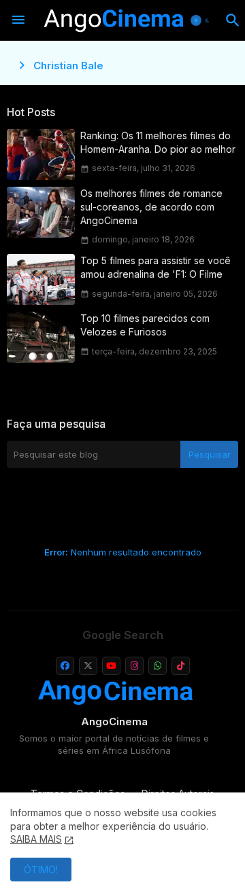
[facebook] (65, 666)
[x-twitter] (88, 666)
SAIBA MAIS (36, 839)
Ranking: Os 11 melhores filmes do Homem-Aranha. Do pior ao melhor (157, 142)
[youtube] (111, 666)
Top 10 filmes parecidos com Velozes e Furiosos (145, 324)
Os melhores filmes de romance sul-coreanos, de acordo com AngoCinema (151, 206)
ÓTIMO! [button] (41, 869)
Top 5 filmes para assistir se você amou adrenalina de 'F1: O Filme (155, 267)
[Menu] (18, 20)
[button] (201, 20)
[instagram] (134, 666)
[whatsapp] (157, 666)
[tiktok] (181, 666)
